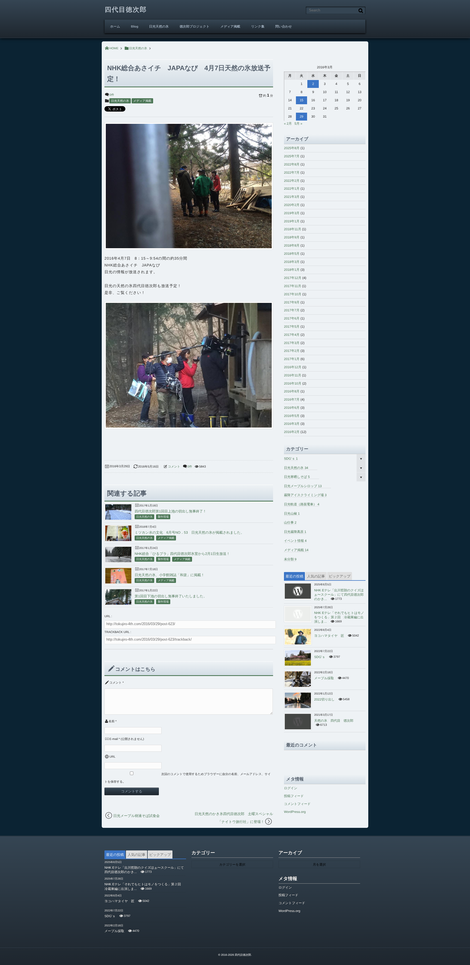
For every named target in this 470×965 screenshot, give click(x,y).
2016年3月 (291, 424)
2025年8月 (291, 148)
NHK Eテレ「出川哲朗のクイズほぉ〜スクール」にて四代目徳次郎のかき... (339, 594)
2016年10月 (292, 383)
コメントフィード (297, 804)
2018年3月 (291, 262)
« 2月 (288, 123)
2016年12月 (292, 367)
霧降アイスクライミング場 (305, 495)
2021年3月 (291, 197)
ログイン (290, 788)
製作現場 (163, 516)
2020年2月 (291, 205)
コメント (174, 466)
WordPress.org (295, 812)
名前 (112, 721)
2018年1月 (291, 270)
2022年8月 (291, 164)
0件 (111, 95)
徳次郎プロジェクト (195, 26)
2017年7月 (291, 310)
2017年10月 (292, 294)
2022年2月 (291, 181)
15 (301, 100)
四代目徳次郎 (126, 9)
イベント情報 (295, 541)
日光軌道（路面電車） (301, 504)
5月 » (298, 123)
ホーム (115, 26)
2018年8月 (291, 245)
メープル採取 (324, 678)
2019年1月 (291, 221)
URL (112, 756)
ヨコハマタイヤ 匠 (329, 636)
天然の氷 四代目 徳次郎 (333, 721)
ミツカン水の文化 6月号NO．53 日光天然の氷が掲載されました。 (189, 532)
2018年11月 (292, 229)
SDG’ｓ (291, 458)
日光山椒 (292, 513)
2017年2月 (291, 351)
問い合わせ (283, 26)
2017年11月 (292, 286)
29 (301, 116)
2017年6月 (291, 318)
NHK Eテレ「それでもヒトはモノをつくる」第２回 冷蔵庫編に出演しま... (339, 617)
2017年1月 (291, 359)
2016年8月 (291, 391)
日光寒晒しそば (297, 477)
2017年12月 (292, 278)
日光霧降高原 (295, 532)
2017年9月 (291, 302)
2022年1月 (291, 188)
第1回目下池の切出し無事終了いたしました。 (171, 596)
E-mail (113, 739)
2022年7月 (291, 172)
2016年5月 (291, 416)
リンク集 (257, 26)
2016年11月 (292, 375)
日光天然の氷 (159, 26)
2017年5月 (291, 326)
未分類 (290, 559)
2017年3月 (291, 343)
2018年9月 (291, 237)
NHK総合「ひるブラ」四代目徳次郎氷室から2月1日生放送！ (182, 554)
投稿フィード (294, 796)
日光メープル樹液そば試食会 (136, 816)
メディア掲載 (230, 26)
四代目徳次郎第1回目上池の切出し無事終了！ (170, 511)
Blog (134, 26)
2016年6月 (291, 408)
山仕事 (290, 522)
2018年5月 (291, 254)
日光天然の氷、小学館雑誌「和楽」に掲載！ (170, 575)
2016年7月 (291, 399)
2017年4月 (291, 335)
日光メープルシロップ (303, 486)
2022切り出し (324, 699)
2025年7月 (291, 156)
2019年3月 (291, 213)
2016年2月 (291, 432)
